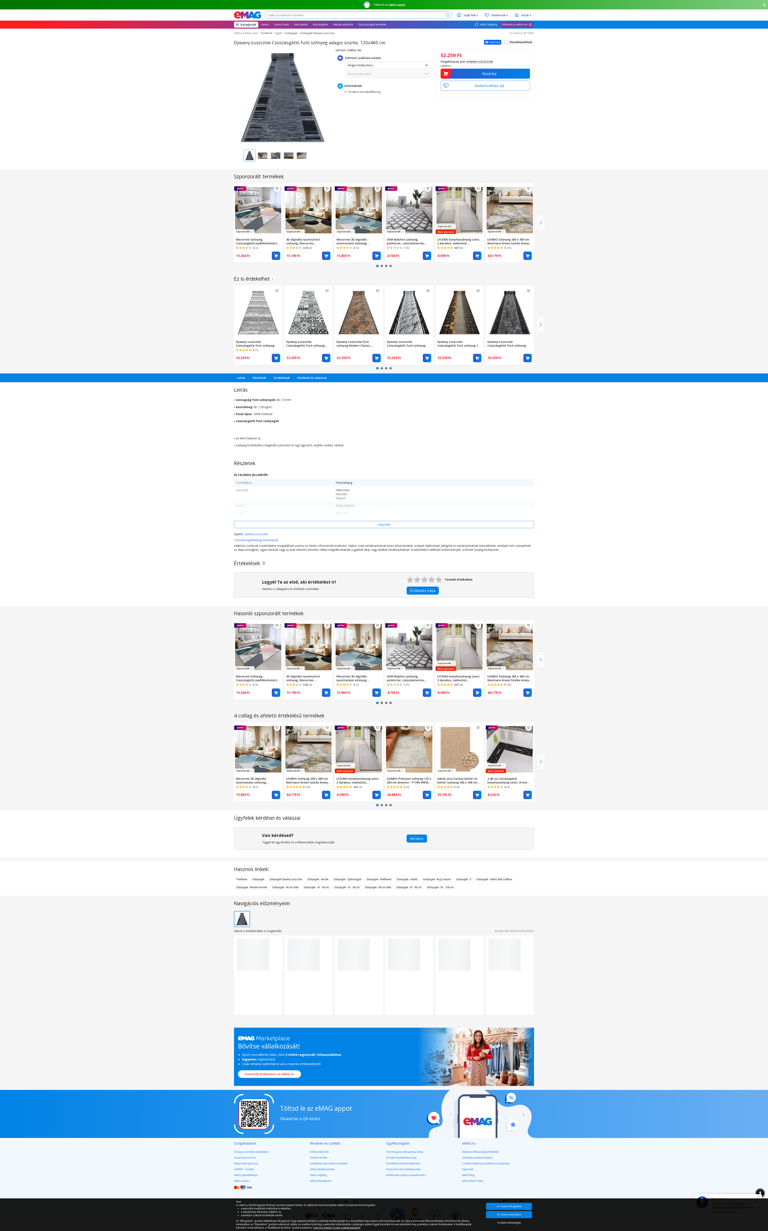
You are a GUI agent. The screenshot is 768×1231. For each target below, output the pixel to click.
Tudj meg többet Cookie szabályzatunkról (336, 1227)
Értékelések (282, 378)
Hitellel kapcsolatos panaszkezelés (405, 1175)
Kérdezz (417, 838)
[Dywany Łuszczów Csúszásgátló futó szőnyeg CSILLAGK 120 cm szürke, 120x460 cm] (510, 312)
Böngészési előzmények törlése (514, 931)
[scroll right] (541, 223)
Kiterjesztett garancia (246, 1163)
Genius (265, 24)
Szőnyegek (291, 33)
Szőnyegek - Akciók (317, 879)
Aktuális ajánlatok (343, 24)
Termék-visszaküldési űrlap (401, 1157)
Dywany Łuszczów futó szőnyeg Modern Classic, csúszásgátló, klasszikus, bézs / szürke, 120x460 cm (358, 343)
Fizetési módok (318, 1157)
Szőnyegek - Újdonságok (347, 879)
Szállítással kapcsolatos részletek (328, 1163)
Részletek (259, 378)
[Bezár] (764, 5)
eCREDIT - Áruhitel (244, 1169)
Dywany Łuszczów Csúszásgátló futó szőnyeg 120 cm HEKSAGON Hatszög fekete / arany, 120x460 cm (459, 343)
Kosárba (489, 73)
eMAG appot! (397, 4)
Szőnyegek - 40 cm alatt (285, 887)
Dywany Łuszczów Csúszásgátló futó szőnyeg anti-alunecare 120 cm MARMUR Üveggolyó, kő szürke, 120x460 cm (409, 343)
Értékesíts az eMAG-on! (515, 24)
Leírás (241, 378)
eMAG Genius (241, 1181)
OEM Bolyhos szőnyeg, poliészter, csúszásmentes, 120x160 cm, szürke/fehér (406, 241)
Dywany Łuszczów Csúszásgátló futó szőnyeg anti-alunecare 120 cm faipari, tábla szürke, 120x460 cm (257, 343)
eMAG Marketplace (320, 1181)
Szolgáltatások (245, 1143)
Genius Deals (281, 24)
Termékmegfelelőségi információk (256, 540)
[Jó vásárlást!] (247, 15)
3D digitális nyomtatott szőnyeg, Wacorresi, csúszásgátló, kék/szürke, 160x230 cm (304, 241)
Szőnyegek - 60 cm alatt (378, 887)
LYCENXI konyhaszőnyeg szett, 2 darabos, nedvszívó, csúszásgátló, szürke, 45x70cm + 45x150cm (458, 241)
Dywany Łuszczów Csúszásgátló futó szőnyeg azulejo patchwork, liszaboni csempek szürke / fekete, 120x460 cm (306, 343)
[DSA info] (272, 279)
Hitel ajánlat (301, 24)
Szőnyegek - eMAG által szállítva (494, 879)
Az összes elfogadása (509, 1206)
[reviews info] (263, 563)
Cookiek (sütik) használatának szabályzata (485, 1163)
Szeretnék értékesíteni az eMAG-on (269, 1074)
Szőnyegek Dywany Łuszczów (317, 33)
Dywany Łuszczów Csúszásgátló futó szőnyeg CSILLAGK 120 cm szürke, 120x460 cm (506, 343)
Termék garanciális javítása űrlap (404, 1152)
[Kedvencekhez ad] (485, 86)
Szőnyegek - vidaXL (407, 879)
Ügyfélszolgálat (397, 1143)
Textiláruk (266, 33)
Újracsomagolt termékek (372, 24)
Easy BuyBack (320, 24)
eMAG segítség (318, 1175)
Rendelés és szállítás (325, 1143)
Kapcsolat (467, 1169)
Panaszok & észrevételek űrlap (403, 1169)
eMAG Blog (468, 1175)
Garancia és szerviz (245, 1157)
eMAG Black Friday (472, 1181)
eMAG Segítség (488, 24)
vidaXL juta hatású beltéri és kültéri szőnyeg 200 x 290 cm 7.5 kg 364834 (457, 780)
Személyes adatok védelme (477, 1157)
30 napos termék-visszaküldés (251, 1152)
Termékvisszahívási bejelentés (403, 1163)
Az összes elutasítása (509, 1214)
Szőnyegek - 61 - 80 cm (347, 887)
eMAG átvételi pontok (322, 1169)
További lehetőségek (509, 1222)
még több (384, 524)
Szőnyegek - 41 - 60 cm (316, 887)
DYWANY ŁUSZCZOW (480, 61)
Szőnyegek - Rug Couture (437, 879)
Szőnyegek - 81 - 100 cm (440, 887)
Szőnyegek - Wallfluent (378, 879)
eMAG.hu (469, 1143)
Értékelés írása (422, 590)
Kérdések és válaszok (312, 378)
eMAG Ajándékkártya (246, 1175)
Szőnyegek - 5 (463, 879)
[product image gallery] (282, 97)
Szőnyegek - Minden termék (251, 887)
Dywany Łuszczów (256, 534)
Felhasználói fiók (319, 1152)
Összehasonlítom (521, 42)
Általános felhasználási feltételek (480, 1152)
